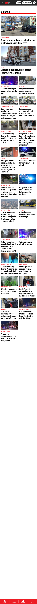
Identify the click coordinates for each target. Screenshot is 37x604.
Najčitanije (23, 602)
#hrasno (5, 12)
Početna (4, 602)
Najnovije (14, 602)
